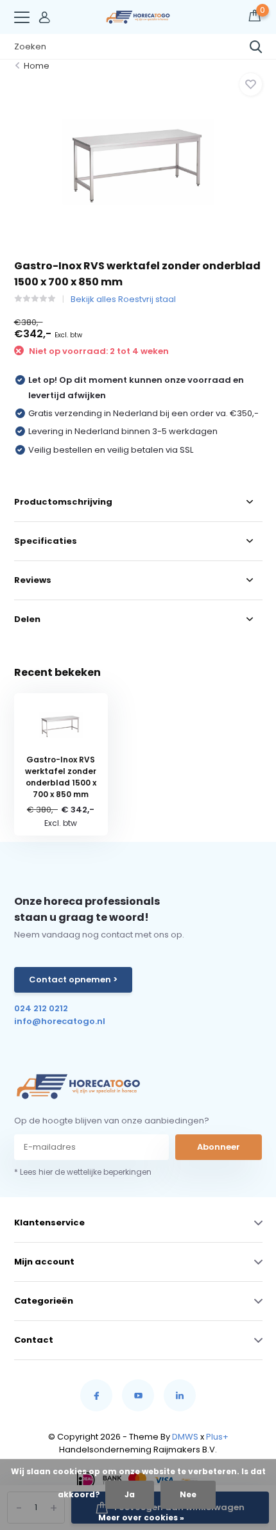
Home (36, 66)
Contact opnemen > (73, 979)
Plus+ (217, 1437)
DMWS (185, 1437)
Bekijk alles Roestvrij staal (123, 299)
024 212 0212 (41, 1008)
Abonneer (218, 1147)
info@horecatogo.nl (59, 1021)
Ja (130, 1494)
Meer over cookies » (141, 1517)
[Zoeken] (256, 46)
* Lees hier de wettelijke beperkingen (82, 1171)
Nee (188, 1494)
